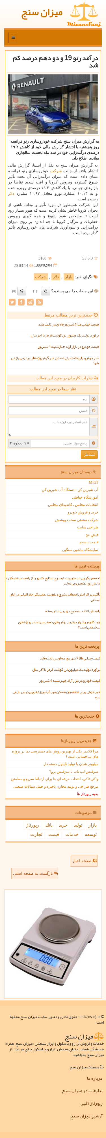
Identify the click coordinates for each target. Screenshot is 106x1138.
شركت (56, 171)
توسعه (91, 834)
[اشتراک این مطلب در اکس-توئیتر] (12, 302)
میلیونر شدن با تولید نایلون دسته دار (71, 764)
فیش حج (91, 535)
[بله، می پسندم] (45, 291)
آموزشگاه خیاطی (85, 497)
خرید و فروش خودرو (83, 512)
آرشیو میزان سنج (86, 1116)
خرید (63, 825)
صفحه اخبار (82, 861)
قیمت (53, 834)
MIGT (93, 482)
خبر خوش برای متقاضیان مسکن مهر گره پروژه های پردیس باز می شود (55, 360)
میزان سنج (41, 12)
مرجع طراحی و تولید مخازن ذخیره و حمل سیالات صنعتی (55, 786)
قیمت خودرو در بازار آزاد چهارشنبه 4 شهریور (68, 346)
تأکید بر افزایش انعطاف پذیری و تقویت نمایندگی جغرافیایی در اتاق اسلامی (55, 597)
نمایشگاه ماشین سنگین (80, 550)
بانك (49, 825)
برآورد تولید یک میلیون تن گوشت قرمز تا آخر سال (65, 335)
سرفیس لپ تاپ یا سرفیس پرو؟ (73, 771)
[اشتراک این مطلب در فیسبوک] (21, 302)
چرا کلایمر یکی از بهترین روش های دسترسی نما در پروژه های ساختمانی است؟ (59, 624)
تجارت (36, 834)
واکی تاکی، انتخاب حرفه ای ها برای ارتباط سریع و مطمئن (54, 779)
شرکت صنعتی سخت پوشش (76, 520)
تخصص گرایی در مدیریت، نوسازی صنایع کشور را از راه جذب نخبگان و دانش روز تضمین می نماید (53, 580)
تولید (78, 825)
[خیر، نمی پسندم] (21, 291)
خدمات (72, 834)
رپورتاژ (32, 825)
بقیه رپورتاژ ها (87, 794)
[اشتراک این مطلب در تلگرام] (30, 302)
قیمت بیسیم (88, 542)
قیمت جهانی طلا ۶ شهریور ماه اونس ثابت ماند (68, 324)
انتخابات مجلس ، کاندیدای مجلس (73, 504)
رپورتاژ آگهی (92, 1103)
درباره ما (95, 1078)
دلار (11, 193)
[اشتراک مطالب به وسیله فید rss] (39, 302)
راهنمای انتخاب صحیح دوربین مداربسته (72, 611)
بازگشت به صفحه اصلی (33, 873)
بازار (68, 277)
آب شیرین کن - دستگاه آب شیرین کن (70, 490)
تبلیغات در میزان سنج (82, 1090)
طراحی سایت (87, 527)
